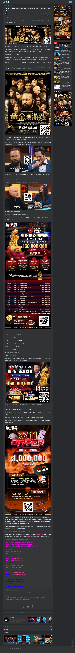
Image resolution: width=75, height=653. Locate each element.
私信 (49, 13)
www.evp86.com (12, 18)
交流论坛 (18, 2)
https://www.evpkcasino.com (19, 572)
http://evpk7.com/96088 (18, 531)
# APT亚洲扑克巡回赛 (26, 599)
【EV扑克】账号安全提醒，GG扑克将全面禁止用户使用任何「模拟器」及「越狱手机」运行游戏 (65, 68)
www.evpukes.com (16, 567)
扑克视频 (32, 2)
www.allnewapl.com (17, 584)
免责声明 (11, 648)
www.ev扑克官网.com (17, 553)
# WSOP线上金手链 (9, 599)
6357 (14, 619)
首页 (14, 2)
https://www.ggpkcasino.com (19, 574)
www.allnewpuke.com (20, 581)
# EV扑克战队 (20, 597)
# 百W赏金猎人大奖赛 (17, 599)
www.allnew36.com (19, 577)
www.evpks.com (17, 549)
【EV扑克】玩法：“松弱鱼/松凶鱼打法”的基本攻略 (65, 58)
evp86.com (29, 536)
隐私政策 (15, 648)
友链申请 (6, 648)
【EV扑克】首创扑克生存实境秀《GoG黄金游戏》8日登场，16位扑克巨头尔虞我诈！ (27, 9)
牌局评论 (37, 2)
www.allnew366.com (19, 579)
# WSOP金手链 (36, 597)
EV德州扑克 (10, 12)
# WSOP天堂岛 (42, 597)
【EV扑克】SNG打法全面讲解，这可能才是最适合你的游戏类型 (65, 86)
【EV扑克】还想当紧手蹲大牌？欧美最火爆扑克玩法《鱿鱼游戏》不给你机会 (65, 54)
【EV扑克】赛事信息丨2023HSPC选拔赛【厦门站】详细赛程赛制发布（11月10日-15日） (65, 78)
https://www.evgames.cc (18, 570)
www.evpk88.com (19, 560)
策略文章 (27, 2)
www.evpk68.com (18, 563)
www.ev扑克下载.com (17, 556)
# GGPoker (30, 597)
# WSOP (25, 597)
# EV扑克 (7, 597)
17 (11, 619)
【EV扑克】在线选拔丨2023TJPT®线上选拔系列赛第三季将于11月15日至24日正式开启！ (65, 82)
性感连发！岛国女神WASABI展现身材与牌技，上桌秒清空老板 (65, 72)
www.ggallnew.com (18, 586)
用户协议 (19, 648)
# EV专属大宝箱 (13, 597)
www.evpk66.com (18, 558)
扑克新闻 (23, 2)
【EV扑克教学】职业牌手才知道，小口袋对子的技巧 (65, 63)
